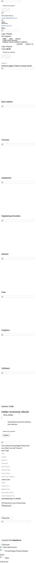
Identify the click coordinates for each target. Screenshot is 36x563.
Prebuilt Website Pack (8, 496)
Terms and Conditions (8, 476)
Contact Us (4, 463)
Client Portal (5, 486)
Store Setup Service (7, 492)
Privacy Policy (5, 473)
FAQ (2, 453)
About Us (4, 460)
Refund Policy (5, 466)
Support (3, 457)
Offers (3, 482)
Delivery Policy (5, 470)
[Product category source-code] (18, 273)
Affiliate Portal (5, 489)
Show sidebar (8, 415)
